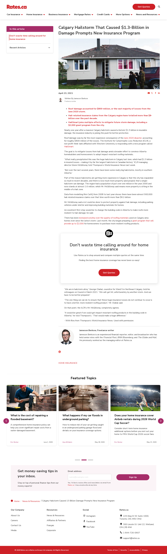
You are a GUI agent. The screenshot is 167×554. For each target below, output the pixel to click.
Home (17, 501)
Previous (6, 421)
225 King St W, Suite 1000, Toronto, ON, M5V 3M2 (134, 517)
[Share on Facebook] (155, 93)
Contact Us (16, 525)
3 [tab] (89, 460)
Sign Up (133, 477)
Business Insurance (58, 14)
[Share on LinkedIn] (159, 93)
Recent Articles (18, 47)
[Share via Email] (148, 93)
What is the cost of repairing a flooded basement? (29, 417)
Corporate (51, 530)
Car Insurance (13, 14)
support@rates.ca (131, 538)
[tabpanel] (31, 415)
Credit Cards (103, 14)
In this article (17, 29)
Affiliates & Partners (56, 520)
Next (161, 421)
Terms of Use (112, 550)
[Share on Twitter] (152, 93)
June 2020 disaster (133, 138)
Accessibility (134, 550)
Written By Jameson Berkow (76, 98)
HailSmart (68, 146)
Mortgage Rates (82, 14)
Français (50, 525)
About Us (15, 515)
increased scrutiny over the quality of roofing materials (104, 217)
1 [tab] (76, 460)
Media (13, 530)
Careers (14, 520)
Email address (75, 471)
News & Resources (31, 501)
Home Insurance (34, 14)
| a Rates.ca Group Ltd (36, 550)
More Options (123, 14)
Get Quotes (144, 6)
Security (123, 550)
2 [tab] (82, 460)
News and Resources (146, 14)
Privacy (145, 550)
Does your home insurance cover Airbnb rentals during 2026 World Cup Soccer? (135, 419)
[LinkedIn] (59, 352)
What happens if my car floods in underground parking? (82, 417)
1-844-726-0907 (131, 532)
